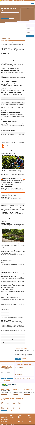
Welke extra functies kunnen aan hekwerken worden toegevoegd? (22, 378)
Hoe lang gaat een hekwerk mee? (19, 374)
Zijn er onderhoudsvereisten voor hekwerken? (20, 370)
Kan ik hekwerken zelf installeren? (19, 371)
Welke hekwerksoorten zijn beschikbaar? (19, 367)
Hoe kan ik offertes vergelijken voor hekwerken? (20, 377)
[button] (24, 366)
